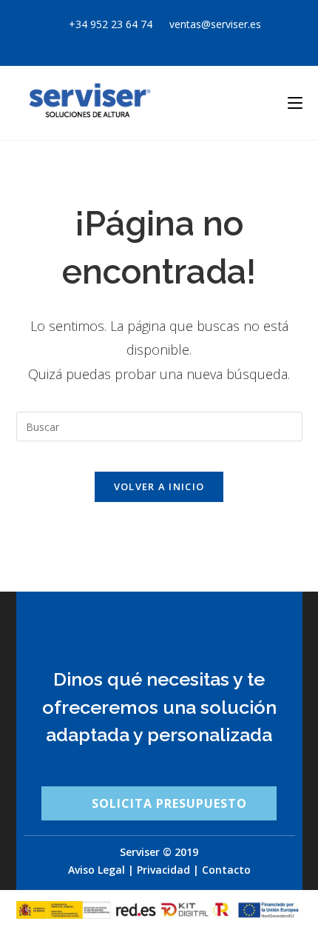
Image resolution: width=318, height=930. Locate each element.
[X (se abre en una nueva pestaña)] (134, 40)
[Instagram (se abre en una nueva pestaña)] (170, 40)
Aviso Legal (96, 870)
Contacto (226, 870)
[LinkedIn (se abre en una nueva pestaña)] (185, 40)
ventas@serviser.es (213, 24)
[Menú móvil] (295, 103)
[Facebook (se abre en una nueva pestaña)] (152, 40)
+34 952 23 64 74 (110, 24)
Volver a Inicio (159, 486)
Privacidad (163, 870)
